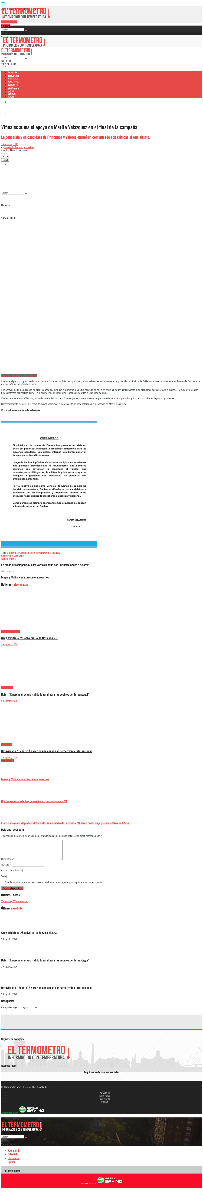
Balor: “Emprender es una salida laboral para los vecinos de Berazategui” (45, 694)
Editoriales (105, 1098)
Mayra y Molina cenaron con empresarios (25, 779)
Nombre (6, 864)
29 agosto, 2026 (9, 644)
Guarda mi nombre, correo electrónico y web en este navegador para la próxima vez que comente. (54, 882)
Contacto (5, 25)
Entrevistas (104, 1095)
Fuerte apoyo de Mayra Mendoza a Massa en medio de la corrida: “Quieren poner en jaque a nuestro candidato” (65, 823)
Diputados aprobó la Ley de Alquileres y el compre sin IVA (34, 801)
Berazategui (14, 101)
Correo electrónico (11, 870)
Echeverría (13, 113)
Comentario (7, 859)
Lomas (11, 90)
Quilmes (11, 93)
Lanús (10, 87)
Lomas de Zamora (13, 147)
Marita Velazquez (51, 552)
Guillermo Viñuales (16, 552)
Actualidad (105, 1092)
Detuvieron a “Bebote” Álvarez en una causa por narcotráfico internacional (46, 751)
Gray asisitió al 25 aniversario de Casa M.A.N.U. (29, 638)
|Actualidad (28, 147)
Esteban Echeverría (10, 631)
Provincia (12, 30)
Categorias (6, 1007)
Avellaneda (13, 78)
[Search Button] (26, 30)
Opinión (104, 1101)
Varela (11, 96)
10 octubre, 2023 (9, 144)
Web (3, 876)
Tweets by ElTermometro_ (14, 901)
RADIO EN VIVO (9, 21)
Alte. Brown (13, 75)
